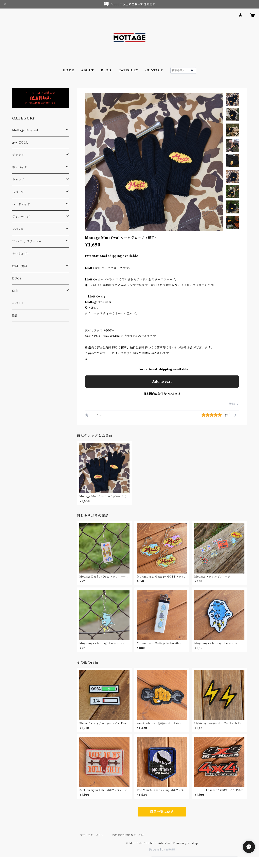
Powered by (157, 849)
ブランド (18, 155)
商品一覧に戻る (162, 812)
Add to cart (162, 381)
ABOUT (87, 70)
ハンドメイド (21, 204)
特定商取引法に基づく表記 (128, 835)
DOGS (16, 278)
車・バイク (19, 167)
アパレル (18, 229)
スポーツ (18, 192)
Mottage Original (25, 130)
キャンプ (18, 179)
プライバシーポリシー (93, 835)
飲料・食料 (19, 266)
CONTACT (154, 70)
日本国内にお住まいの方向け (161, 393)
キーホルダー (21, 254)
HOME (68, 70)
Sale (15, 291)
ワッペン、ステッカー (27, 241)
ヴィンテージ (21, 217)
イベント (18, 303)
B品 (14, 315)
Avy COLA (20, 142)
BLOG (106, 70)
